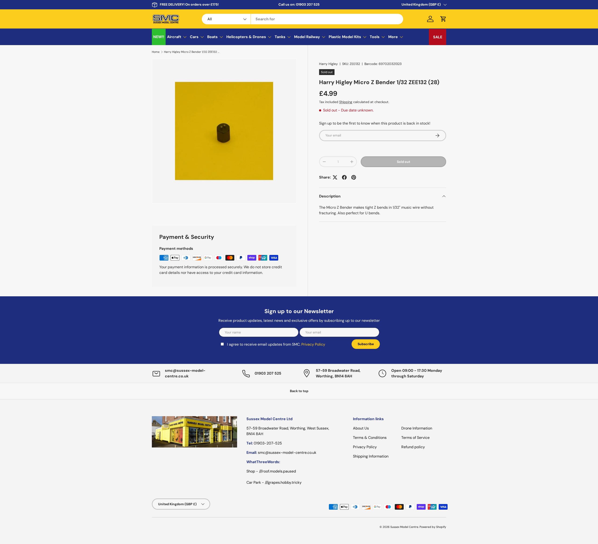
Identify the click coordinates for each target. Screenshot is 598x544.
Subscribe (366, 344)
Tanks (280, 36)
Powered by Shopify (433, 527)
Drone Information (416, 428)
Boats (212, 36)
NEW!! (158, 36)
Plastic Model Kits (345, 36)
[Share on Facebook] (344, 177)
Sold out (403, 162)
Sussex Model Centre (404, 527)
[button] (443, 19)
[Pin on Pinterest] (353, 177)
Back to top (299, 391)
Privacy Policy (313, 344)
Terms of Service (415, 437)
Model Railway (307, 36)
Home (156, 51)
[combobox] (302, 19)
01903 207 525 (308, 4)
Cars (194, 36)
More (393, 36)
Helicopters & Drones (246, 36)
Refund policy (413, 446)
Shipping (345, 102)
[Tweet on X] (335, 177)
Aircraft (174, 36)
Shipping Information (370, 456)
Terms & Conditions (370, 437)
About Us (361, 428)
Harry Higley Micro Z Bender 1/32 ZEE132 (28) (192, 51)
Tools (375, 36)
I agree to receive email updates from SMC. (276, 344)
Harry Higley (328, 64)
